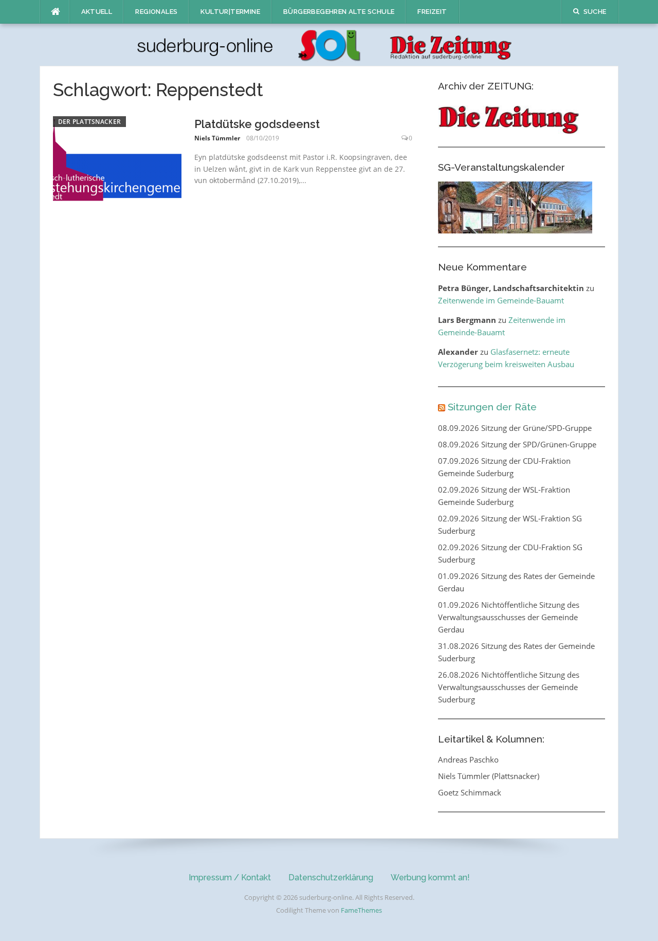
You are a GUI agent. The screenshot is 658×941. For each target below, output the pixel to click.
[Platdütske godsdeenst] (117, 159)
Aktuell (97, 11)
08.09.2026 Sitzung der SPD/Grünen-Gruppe (517, 444)
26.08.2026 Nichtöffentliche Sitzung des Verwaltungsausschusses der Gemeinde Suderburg (508, 686)
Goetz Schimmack (469, 792)
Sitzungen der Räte (492, 406)
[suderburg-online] (329, 44)
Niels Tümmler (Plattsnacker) (488, 776)
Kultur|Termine (230, 11)
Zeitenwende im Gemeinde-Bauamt (501, 300)
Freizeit (432, 11)
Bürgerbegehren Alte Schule (338, 11)
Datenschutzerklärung (330, 877)
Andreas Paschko (468, 759)
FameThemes (361, 910)
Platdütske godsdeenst (257, 124)
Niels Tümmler (217, 138)
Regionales (156, 11)
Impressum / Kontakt (230, 877)
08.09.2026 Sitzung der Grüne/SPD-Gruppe (515, 428)
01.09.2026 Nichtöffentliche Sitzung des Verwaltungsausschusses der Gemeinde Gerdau (508, 617)
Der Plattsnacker (89, 121)
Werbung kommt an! (430, 877)
